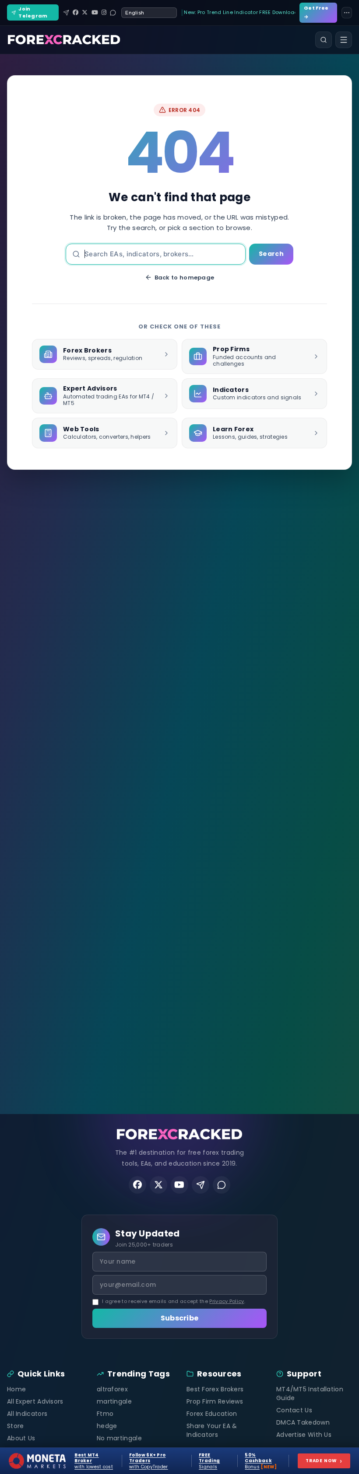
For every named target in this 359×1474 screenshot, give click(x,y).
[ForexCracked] (64, 39)
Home (16, 1389)
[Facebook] (75, 12)
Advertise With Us (303, 1434)
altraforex (112, 1389)
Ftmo (105, 1413)
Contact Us (294, 1410)
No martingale (119, 1438)
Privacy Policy (226, 1301)
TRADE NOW (324, 1460)
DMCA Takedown (303, 1422)
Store (15, 1426)
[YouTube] (95, 12)
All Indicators (27, 1413)
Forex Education (212, 1413)
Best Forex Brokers (215, 1389)
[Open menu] (343, 39)
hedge (107, 1426)
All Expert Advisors (35, 1401)
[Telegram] (66, 13)
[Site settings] (346, 12)
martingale (114, 1401)
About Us (21, 1438)
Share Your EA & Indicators (212, 1430)
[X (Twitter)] (85, 12)
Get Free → (316, 12)
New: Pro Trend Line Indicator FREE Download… (239, 12)
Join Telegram (32, 12)
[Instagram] (104, 12)
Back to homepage (185, 277)
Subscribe (180, 1318)
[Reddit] (113, 13)
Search (271, 253)
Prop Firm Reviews (215, 1401)
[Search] (323, 39)
